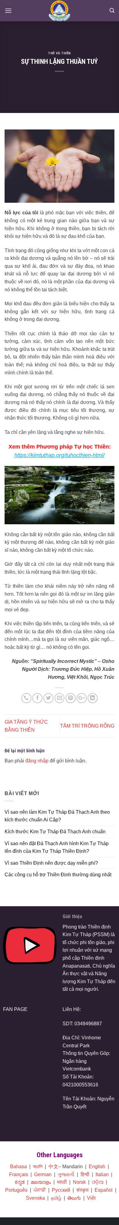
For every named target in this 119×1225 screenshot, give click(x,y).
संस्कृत (82, 1190)
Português (16, 1190)
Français (18, 1174)
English (97, 1166)
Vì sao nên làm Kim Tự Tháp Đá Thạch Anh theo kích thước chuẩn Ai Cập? (57, 816)
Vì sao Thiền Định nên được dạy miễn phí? (51, 863)
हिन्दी (85, 1174)
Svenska (35, 1198)
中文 (53, 1166)
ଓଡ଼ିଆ (97, 1182)
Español (104, 1190)
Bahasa (18, 1166)
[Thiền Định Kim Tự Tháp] (59, 10)
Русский (61, 1190)
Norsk (79, 1182)
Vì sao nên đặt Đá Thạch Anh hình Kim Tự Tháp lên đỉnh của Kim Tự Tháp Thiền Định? (57, 847)
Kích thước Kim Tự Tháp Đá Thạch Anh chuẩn (55, 831)
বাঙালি (37, 1166)
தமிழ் (56, 1198)
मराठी (62, 1182)
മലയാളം (41, 1182)
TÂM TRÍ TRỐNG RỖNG (87, 726)
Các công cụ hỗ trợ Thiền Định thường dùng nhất (58, 874)
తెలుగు (74, 1198)
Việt (91, 1198)
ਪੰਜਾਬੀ (40, 1190)
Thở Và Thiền (59, 53)
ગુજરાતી (66, 1174)
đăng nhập (37, 760)
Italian (102, 1174)
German (43, 1174)
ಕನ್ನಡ (20, 1182)
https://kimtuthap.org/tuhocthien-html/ (59, 455)
